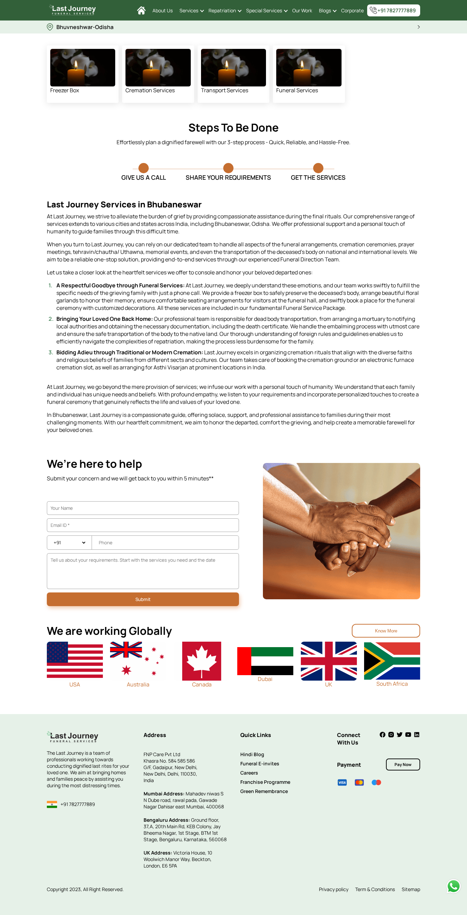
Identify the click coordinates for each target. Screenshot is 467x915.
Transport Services (224, 90)
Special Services (264, 10)
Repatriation (222, 10)
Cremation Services (150, 90)
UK (328, 684)
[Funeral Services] (309, 67)
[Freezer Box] (83, 67)
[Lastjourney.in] (141, 10)
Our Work (302, 10)
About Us (162, 10)
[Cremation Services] (158, 67)
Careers (249, 772)
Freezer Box (64, 90)
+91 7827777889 (396, 10)
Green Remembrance (264, 791)
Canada (202, 684)
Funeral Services (297, 90)
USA (74, 684)
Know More (386, 630)
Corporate (352, 10)
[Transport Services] (233, 67)
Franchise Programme (265, 782)
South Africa (392, 683)
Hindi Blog (252, 754)
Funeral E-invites (259, 763)
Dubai (265, 679)
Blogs (325, 10)
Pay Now (403, 764)
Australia (138, 684)
